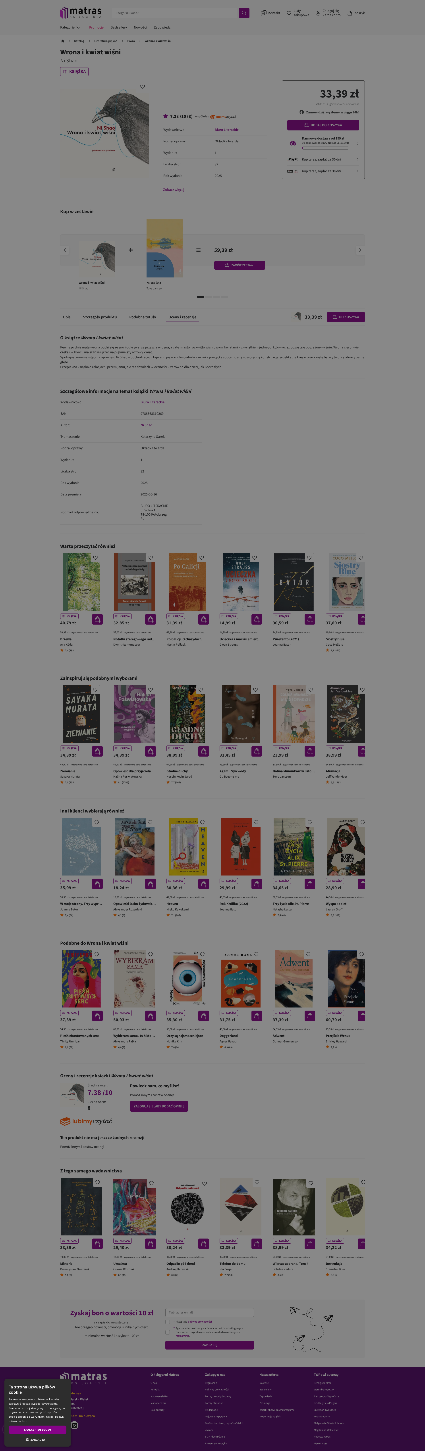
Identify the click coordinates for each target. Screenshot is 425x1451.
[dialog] (37, 1413)
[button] (37, 1439)
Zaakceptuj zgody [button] (37, 1430)
